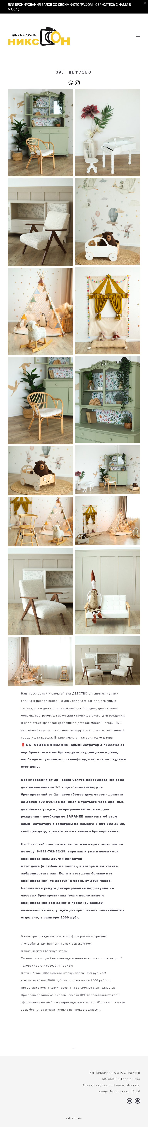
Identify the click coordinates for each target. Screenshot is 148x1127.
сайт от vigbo (74, 1118)
